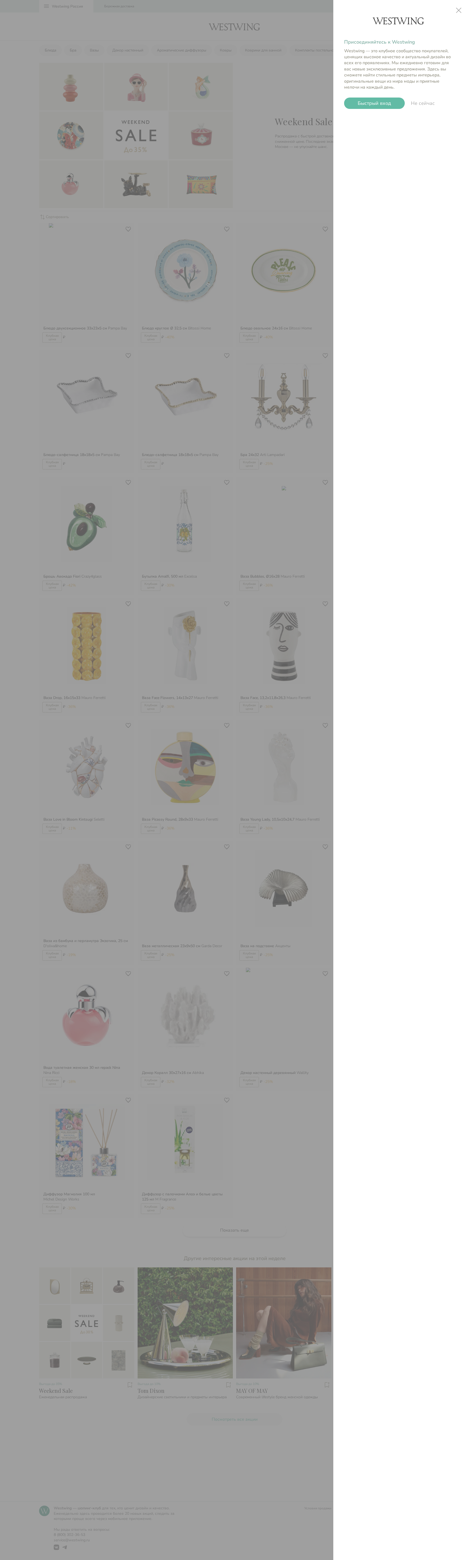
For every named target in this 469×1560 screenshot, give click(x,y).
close (459, 10)
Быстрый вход (374, 103)
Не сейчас (423, 103)
